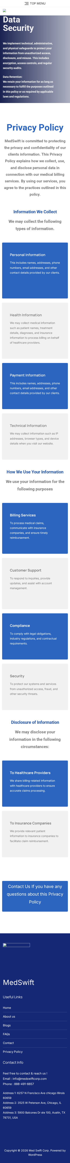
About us (9, 1016)
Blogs (7, 1025)
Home (7, 1008)
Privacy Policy (13, 1052)
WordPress (35, 1154)
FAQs (6, 1034)
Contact (8, 1043)
